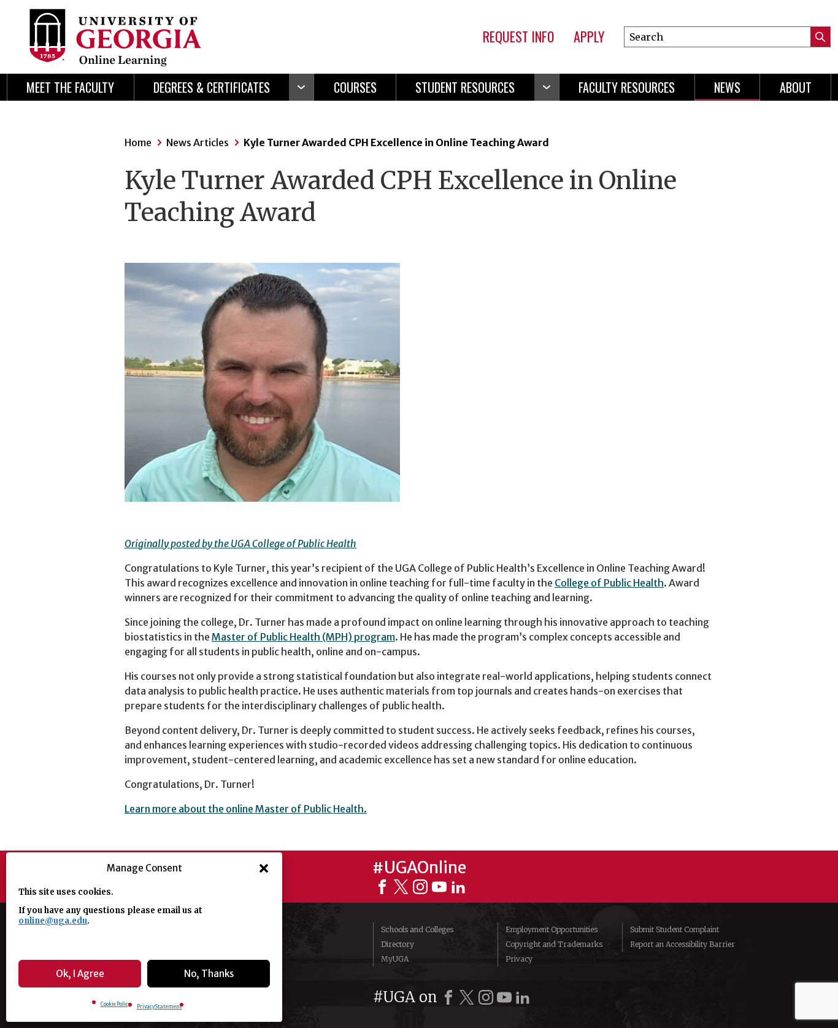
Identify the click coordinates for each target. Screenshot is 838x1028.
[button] (264, 868)
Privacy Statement (159, 1006)
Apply (589, 36)
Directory (397, 944)
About (796, 87)
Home (138, 142)
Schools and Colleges (417, 929)
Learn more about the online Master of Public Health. (246, 809)
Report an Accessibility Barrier (682, 944)
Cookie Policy (116, 1004)
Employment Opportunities (551, 929)
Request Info (518, 36)
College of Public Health (609, 583)
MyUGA (395, 959)
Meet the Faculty (70, 87)
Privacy (518, 959)
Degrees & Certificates (211, 87)
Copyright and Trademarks (553, 944)
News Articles (197, 142)
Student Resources (465, 87)
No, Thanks (209, 973)
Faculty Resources (627, 87)
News (727, 87)
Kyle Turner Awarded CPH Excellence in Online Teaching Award (396, 142)
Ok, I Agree (80, 973)
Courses (355, 87)
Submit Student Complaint (674, 929)
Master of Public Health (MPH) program (303, 637)
